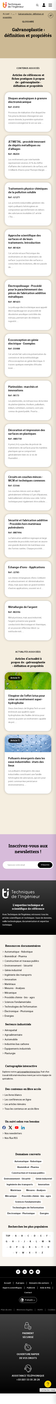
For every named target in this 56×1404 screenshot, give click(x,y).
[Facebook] (4, 1127)
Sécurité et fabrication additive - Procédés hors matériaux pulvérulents (28, 524)
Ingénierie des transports (18, 975)
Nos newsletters (13, 1133)
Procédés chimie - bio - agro (20, 997)
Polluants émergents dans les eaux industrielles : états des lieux (26, 762)
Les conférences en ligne (18, 1100)
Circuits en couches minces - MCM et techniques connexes (26, 479)
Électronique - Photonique (19, 1011)
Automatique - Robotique (19, 952)
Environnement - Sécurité (18, 966)
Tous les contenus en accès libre (22, 1109)
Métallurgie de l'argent (22, 607)
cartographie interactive (28, 1072)
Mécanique (11, 993)
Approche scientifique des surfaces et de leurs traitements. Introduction (24, 239)
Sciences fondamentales (18, 1002)
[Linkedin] (23, 1127)
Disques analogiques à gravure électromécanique (27, 100)
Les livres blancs (13, 1095)
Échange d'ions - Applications (26, 567)
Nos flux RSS (11, 1138)
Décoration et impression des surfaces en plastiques (26, 432)
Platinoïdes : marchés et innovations (23, 389)
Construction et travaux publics (22, 961)
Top (8, 1236)
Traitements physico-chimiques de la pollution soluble (28, 190)
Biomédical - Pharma (16, 956)
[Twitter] (10, 1127)
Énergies (9, 1016)
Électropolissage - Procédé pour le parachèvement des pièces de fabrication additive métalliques (27, 291)
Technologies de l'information (21, 1007)
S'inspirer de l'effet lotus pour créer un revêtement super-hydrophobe (26, 699)
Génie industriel (13, 970)
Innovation (11, 979)
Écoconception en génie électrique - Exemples (23, 342)
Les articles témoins (15, 1104)
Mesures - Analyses (15, 988)
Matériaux (10, 984)
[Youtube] (16, 1127)
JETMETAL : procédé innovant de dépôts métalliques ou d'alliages (26, 145)
